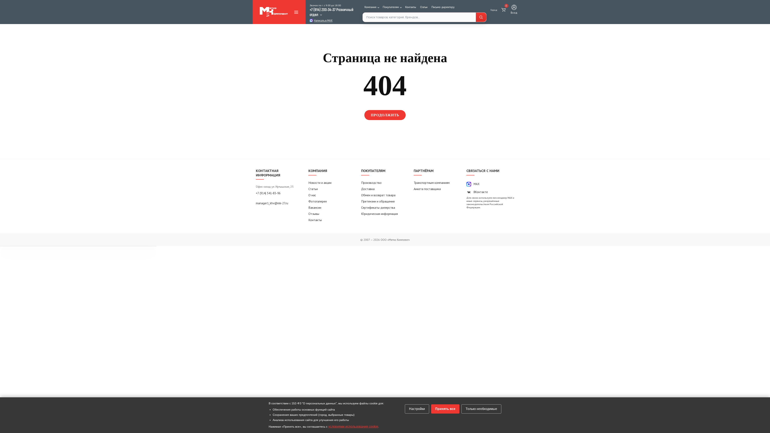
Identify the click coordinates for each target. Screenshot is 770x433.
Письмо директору (443, 7)
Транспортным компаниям (432, 183)
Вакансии (314, 207)
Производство (371, 183)
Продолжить (385, 115)
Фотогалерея (317, 201)
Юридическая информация (379, 214)
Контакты (410, 7)
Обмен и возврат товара (378, 195)
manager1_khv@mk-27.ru (272, 203)
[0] (504, 10)
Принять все (445, 409)
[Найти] (481, 17)
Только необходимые (481, 409)
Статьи (424, 7)
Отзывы (313, 214)
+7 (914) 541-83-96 (268, 193)
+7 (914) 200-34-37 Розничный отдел (331, 12)
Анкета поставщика (427, 189)
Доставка (368, 189)
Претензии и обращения (378, 201)
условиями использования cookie (353, 426)
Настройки (417, 409)
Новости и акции (319, 183)
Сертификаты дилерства (378, 207)
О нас (312, 195)
